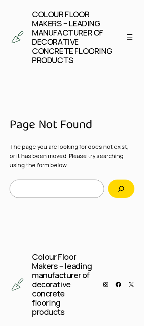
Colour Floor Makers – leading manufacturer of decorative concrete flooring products (72, 37)
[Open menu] (129, 37)
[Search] (121, 189)
